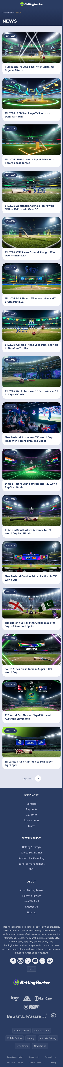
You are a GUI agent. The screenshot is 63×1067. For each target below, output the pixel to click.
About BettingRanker (31, 890)
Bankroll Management (31, 863)
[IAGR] (15, 998)
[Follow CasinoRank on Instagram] (20, 961)
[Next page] (38, 778)
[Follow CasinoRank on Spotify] (42, 961)
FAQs (32, 869)
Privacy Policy (50, 1057)
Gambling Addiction (15, 1057)
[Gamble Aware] (27, 1015)
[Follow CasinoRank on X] (28, 961)
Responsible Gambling (31, 858)
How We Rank (32, 901)
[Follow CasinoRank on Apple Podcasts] (50, 961)
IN (30, 968)
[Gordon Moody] (31, 1007)
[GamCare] (43, 998)
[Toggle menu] (4, 4)
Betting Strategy (31, 847)
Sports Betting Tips (31, 852)
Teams (31, 826)
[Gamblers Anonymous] (27, 998)
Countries (31, 815)
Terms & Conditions (36, 1062)
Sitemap (31, 912)
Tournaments (31, 820)
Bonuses (32, 803)
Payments (31, 809)
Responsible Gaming (15, 1062)
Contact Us (31, 907)
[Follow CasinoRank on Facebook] (13, 961)
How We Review (31, 895)
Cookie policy (34, 1057)
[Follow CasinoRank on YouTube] (35, 961)
